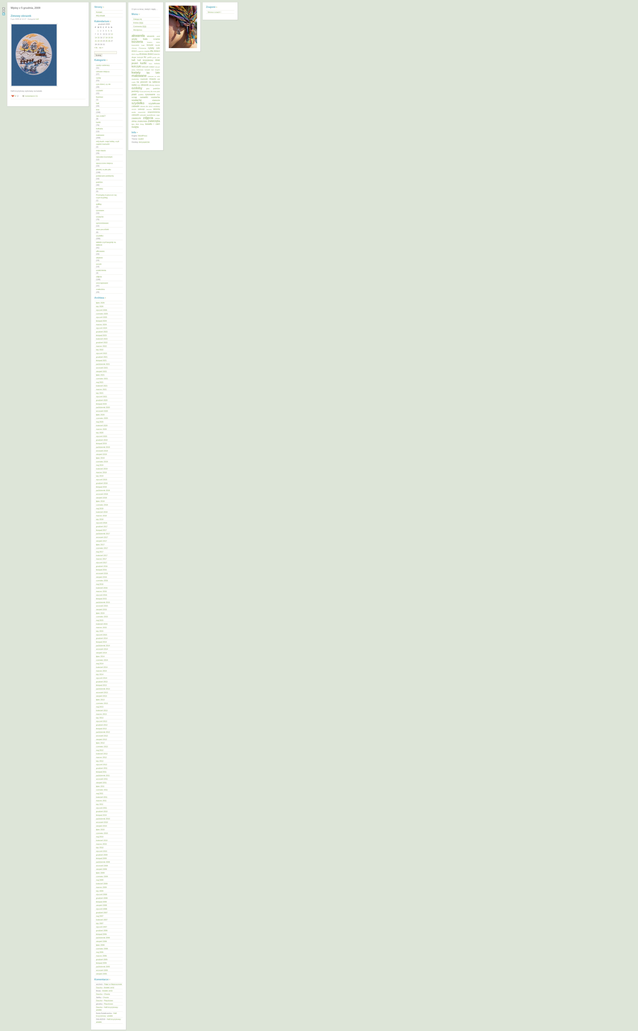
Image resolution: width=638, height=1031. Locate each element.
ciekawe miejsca (102, 72)
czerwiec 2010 (102, 833)
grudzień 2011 (101, 768)
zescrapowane (102, 283)
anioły (134, 39)
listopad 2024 (101, 321)
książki (157, 70)
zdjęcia (99, 277)
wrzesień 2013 (102, 692)
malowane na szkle (154, 76)
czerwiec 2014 (102, 660)
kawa (150, 63)
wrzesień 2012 (102, 736)
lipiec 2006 (100, 945)
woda (134, 112)
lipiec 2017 (100, 545)
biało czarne (151, 39)
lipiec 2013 (100, 700)
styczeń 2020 (101, 436)
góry (158, 57)
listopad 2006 (101, 934)
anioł (158, 36)
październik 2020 (103, 407)
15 (99, 38)
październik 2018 (103, 490)
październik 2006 (103, 938)
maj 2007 (99, 916)
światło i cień (152, 124)
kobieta (157, 63)
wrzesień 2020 (102, 411)
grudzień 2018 (101, 483)
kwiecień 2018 (101, 512)
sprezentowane (102, 223)
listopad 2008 (101, 902)
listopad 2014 (101, 642)
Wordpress (137, 30)
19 (109, 38)
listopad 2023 (101, 335)
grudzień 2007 (101, 913)
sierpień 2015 (101, 609)
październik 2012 (103, 732)
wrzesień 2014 (102, 649)
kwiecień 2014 (101, 667)
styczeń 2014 (101, 678)
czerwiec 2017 (102, 548)
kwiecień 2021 (101, 386)
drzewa (143, 54)
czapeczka (140, 51)
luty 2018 (99, 519)
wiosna (156, 109)
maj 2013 (99, 707)
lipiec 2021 (100, 375)
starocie (156, 100)
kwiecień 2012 (101, 754)
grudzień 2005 (101, 959)
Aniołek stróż (109, 988)
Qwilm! (141, 139)
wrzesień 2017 (102, 537)
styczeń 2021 (101, 397)
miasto (152, 79)
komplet (147, 70)
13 (112, 34)
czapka (147, 51)
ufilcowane (100, 251)
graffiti (149, 57)
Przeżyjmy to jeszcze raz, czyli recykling (106, 196)
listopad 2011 (101, 772)
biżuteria (137, 41)
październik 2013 (103, 689)
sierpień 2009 (101, 869)
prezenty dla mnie (150, 91)
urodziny (156, 106)
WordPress (142, 136)
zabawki (135, 115)
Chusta (107, 994)
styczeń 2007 (101, 927)
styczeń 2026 (101, 310)
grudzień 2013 (101, 682)
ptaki (134, 94)
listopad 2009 (101, 858)
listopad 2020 (101, 404)
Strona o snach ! (214, 12)
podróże (99, 182)
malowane (100, 135)
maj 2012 (99, 750)
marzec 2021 (101, 389)
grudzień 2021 (101, 357)
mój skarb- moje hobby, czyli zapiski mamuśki (107, 142)
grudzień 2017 (101, 526)
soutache (100, 217)
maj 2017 (99, 552)
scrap (134, 97)
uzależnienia (101, 270)
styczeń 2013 (101, 721)
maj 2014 (99, 664)
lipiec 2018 (100, 501)
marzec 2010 (101, 844)
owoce (157, 85)
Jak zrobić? (101, 116)
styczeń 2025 (101, 317)
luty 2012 (99, 761)
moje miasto (101, 151)
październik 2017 (103, 534)
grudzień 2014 (101, 638)
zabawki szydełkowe (147, 115)
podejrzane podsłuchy (105, 176)
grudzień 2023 (101, 332)
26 (109, 41)
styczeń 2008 (101, 909)
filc (145, 57)
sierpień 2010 (101, 826)
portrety (135, 91)
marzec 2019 (101, 472)
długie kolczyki (137, 57)
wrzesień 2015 (102, 606)
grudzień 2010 (101, 811)
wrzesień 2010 (102, 822)
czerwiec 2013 (102, 703)
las (148, 72)
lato (158, 72)
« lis (96, 48)
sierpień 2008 (101, 905)
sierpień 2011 (101, 783)
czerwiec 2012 (102, 747)
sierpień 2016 (101, 577)
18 (106, 38)
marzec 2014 (101, 671)
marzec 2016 (101, 591)
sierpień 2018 (101, 498)
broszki (150, 45)
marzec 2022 (101, 346)
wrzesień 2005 (102, 970)
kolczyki (136, 66)
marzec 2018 (101, 516)
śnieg (142, 124)
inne (97, 110)
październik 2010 (103, 819)
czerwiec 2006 (102, 949)
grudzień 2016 (101, 566)
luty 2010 (99, 848)
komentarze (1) (31, 96)
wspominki (141, 112)
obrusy (151, 85)
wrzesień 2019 (102, 451)
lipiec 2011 (100, 786)
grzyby (154, 57)
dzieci (151, 54)
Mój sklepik (100, 16)
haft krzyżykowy (145, 60)
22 (99, 41)
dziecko (157, 54)
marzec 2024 (101, 325)
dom (133, 54)
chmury (134, 48)
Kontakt (99, 12)
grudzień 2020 (101, 400)
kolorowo (140, 70)
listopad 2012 (101, 729)
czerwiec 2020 (102, 418)
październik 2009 (103, 862)
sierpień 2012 (101, 739)
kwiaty (136, 72)
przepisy (99, 189)
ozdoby (137, 88)
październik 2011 (103, 775)
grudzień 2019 (101, 440)
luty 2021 (99, 393)
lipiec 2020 (100, 415)
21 (96, 41)
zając (158, 115)
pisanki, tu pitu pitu (103, 170)
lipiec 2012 (100, 743)
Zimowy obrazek (21, 15)
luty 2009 (99, 891)
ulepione (99, 258)
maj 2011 (99, 793)
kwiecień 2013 (101, 710)
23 (101, 41)
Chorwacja (142, 48)
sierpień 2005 (101, 974)
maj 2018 (99, 509)
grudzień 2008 (101, 898)
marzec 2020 (101, 429)
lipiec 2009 (100, 873)
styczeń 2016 (101, 595)
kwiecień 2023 (101, 339)
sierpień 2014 (101, 653)
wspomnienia (154, 112)
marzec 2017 (101, 559)
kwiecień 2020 (101, 426)
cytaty (98, 78)
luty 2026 (99, 306)
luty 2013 (99, 718)
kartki (98, 122)
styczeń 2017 (101, 563)
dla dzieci (155, 51)
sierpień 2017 (101, 541)
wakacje (141, 109)
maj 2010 (99, 837)
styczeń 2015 (101, 635)
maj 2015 (99, 620)
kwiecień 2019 (101, 469)
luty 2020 (99, 433)
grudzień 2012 (101, 725)
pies (147, 88)
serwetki (144, 97)
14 (96, 38)
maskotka (135, 79)
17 (104, 38)
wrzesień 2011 (102, 779)
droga (137, 54)
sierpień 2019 (101, 454)
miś (158, 79)
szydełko (99, 236)
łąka (133, 124)
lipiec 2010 (100, 830)
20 (112, 38)
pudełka (141, 94)
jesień (135, 63)
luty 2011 (99, 804)
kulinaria (99, 129)
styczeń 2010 (101, 851)
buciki (158, 45)
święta (135, 127)
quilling (98, 204)
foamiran (99, 97)
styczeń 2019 (101, 480)
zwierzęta (154, 121)
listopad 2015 (101, 599)
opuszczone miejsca (104, 163)
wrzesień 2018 (102, 494)
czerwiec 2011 (102, 790)
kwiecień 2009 (101, 884)
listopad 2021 (101, 360)
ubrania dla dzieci (146, 106)
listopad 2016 (101, 570)
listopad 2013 (101, 685)
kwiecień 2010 (101, 840)
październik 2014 (103, 646)
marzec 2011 (101, 801)
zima (134, 121)
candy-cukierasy (103, 65)
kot (152, 70)
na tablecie (154, 82)
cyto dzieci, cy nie (103, 84)
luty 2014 (99, 674)
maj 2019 (99, 465)
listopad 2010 (101, 815)
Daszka (99, 988)
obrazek (145, 85)
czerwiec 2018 (102, 505)
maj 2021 (99, 382)
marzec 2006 (101, 956)
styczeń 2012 (101, 765)
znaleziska (100, 289)
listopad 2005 (101, 963)
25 (106, 41)
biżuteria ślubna (153, 42)
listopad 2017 (101, 530)
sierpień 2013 (101, 696)
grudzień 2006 (101, 931)
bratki (143, 45)
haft (37, 19)
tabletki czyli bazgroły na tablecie (106, 243)
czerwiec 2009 (102, 876)
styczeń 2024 (101, 328)
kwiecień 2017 (101, 555)
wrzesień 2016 (102, 573)
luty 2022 (99, 350)
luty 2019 (99, 476)
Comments (139, 26)
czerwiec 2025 (102, 314)
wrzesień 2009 (102, 866)
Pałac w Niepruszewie (113, 984)
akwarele (150, 36)
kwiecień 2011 (101, 797)
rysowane (100, 210)
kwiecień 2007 (101, 920)
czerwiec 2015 (102, 617)
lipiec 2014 (100, 656)
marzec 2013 (101, 714)
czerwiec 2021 (102, 379)
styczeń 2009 (101, 894)
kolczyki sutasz (148, 67)
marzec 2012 (101, 757)
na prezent (142, 82)
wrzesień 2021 (102, 368)
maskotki (144, 79)
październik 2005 (103, 967)
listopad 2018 (101, 487)
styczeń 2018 (101, 523)
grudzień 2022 (101, 343)
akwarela (138, 35)
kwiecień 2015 (101, 624)
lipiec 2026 (100, 303)
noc (138, 85)
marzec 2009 (101, 887)
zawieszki (136, 118)
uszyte (99, 264)
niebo (134, 85)
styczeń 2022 (101, 353)
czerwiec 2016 (102, 581)
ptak (158, 91)
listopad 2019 (101, 443)
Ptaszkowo (108, 1001)
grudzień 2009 (101, 855)
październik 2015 (103, 602)
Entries (138, 23)
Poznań (141, 91)
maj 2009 (99, 880)
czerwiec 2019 (102, 462)
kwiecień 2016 (101, 588)
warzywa (149, 109)
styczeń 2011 (101, 808)
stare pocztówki (102, 229)
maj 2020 (99, 422)
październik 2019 (103, 447)
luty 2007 (99, 923)
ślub (137, 124)
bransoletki (135, 45)
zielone (157, 118)
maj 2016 (99, 584)
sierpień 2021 (101, 371)
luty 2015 (99, 631)
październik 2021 (103, 364)
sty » (101, 48)
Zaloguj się (137, 19)
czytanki (99, 90)
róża (158, 94)
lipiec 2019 (100, 458)
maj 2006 (99, 952)
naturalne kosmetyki (104, 157)
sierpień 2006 (101, 941)
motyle (133, 82)
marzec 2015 (101, 627)
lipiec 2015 (100, 613)
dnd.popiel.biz (144, 142)
